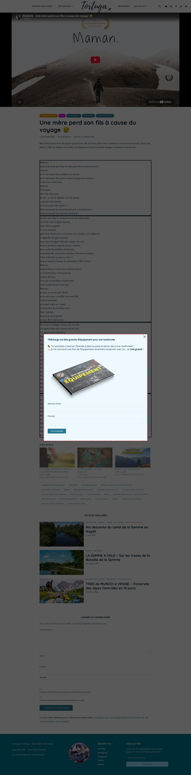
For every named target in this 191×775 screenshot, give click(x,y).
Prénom (51, 416)
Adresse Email (54, 403)
